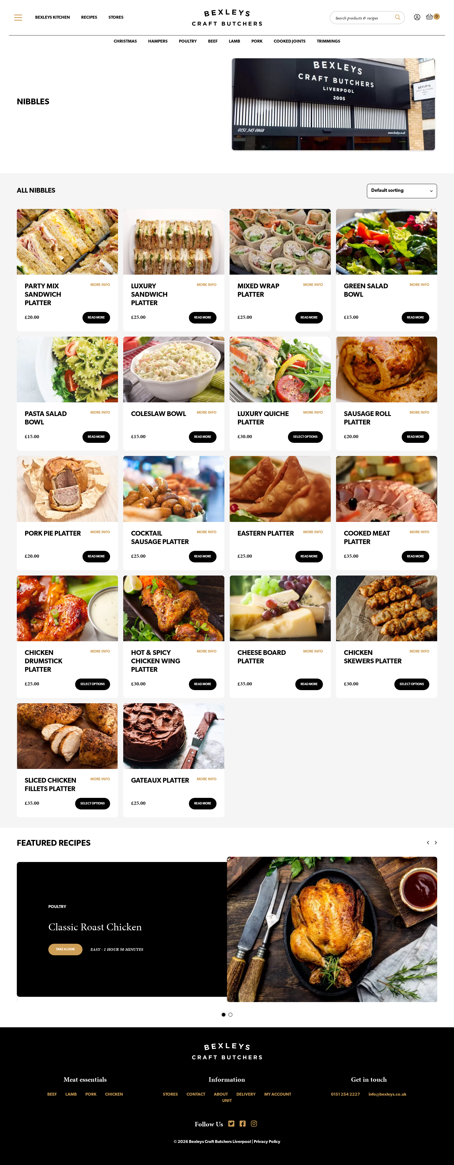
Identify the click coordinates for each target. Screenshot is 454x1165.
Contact (196, 1094)
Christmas (125, 41)
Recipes (89, 18)
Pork (256, 41)
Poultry (188, 41)
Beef (213, 41)
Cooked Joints (290, 41)
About (221, 1094)
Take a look (65, 949)
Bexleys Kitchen (52, 18)
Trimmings (328, 41)
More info (100, 285)
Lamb (234, 41)
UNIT (227, 1101)
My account (277, 1094)
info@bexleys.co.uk (387, 1094)
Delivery (246, 1094)
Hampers (158, 41)
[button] (223, 1015)
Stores (116, 18)
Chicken (114, 1094)
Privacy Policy (267, 1142)
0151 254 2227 (345, 1094)
